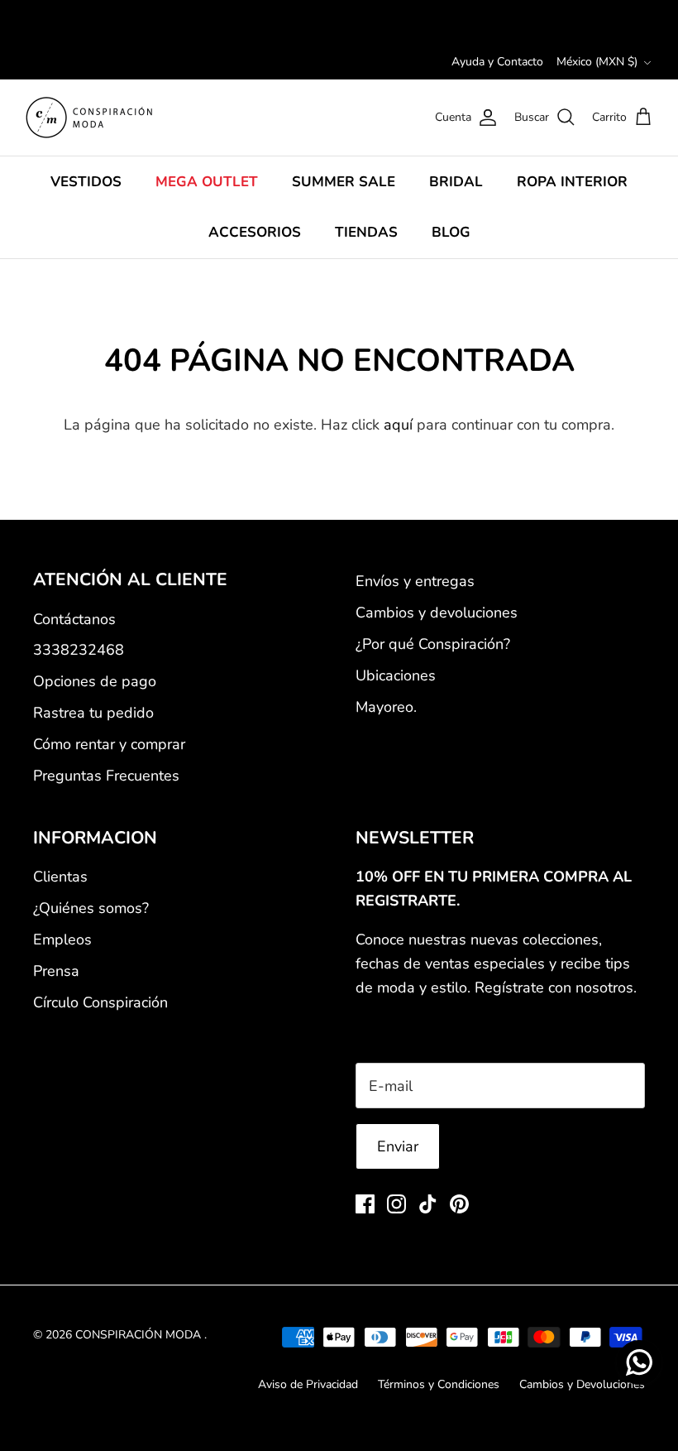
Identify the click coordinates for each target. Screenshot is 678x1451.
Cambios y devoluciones (437, 612)
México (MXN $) (596, 62)
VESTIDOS (86, 181)
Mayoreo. (386, 707)
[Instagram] (396, 1203)
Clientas (60, 876)
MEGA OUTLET (206, 181)
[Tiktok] (427, 1203)
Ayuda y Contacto (497, 62)
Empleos (62, 939)
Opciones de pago (94, 681)
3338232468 (78, 650)
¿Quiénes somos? (91, 908)
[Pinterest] (459, 1203)
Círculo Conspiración (100, 1002)
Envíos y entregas (415, 581)
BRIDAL (456, 181)
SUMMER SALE (343, 181)
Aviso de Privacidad (308, 1384)
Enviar (397, 1146)
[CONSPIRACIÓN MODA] (89, 117)
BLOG (451, 232)
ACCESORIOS (254, 232)
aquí (398, 425)
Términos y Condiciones (438, 1384)
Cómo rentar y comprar (109, 744)
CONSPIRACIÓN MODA (139, 1335)
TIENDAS (366, 232)
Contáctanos (74, 619)
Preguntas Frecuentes (106, 776)
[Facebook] (365, 1203)
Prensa (56, 971)
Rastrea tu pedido (93, 713)
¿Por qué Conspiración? (433, 644)
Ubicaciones (396, 675)
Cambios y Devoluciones (582, 1384)
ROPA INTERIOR (572, 181)
